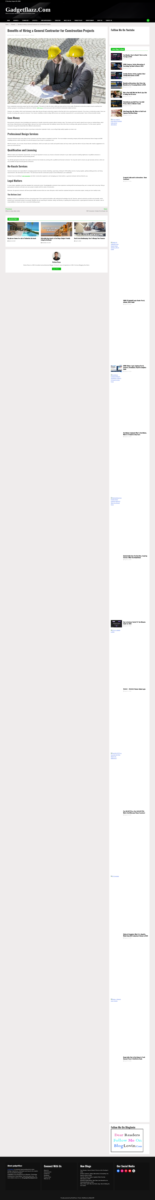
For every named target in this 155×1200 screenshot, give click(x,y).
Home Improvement (46, 20)
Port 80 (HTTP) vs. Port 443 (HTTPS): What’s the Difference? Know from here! (134, 812)
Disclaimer (46, 1175)
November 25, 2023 (46, 242)
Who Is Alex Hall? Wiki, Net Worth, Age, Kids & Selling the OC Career (135, 93)
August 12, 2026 (127, 436)
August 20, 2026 (127, 87)
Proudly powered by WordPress (69, 1198)
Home (8, 20)
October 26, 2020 (20, 35)
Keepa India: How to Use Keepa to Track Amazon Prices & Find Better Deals (134, 1058)
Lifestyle (34, 20)
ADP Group (40, 108)
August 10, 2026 (127, 938)
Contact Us (109, 20)
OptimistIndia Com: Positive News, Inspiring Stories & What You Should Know (135, 557)
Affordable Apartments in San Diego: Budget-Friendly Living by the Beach (55, 239)
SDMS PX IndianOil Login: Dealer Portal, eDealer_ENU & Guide (134, 301)
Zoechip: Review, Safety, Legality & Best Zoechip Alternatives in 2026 (134, 74)
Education (57, 20)
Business (15, 20)
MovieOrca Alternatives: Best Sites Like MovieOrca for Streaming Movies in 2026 (134, 84)
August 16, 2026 (127, 96)
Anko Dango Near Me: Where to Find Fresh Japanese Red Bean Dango (134, 112)
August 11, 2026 (127, 691)
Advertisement (90, 20)
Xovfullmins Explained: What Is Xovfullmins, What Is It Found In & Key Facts (135, 434)
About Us (99, 20)
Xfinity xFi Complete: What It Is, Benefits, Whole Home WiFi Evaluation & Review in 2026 (135, 935)
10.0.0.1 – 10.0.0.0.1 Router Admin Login (134, 689)
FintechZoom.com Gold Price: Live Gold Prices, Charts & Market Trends (133, 103)
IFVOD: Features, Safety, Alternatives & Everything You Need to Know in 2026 (134, 65)
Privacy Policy (78, 20)
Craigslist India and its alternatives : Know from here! (135, 178)
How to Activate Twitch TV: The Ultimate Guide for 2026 (134, 623)
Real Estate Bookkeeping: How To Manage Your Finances (89, 238)
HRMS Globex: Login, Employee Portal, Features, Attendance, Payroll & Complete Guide (134, 367)
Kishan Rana (11, 35)
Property (27, 35)
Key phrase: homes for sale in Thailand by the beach (22, 238)
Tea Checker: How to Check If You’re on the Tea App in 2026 (135, 56)
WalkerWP (91, 1198)
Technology (25, 20)
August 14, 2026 (127, 181)
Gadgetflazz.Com (27, 9)
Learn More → (56, 269)
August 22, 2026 (127, 58)
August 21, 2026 (127, 77)
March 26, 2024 (11, 241)
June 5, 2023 (78, 241)
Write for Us (67, 20)
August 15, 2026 (127, 115)
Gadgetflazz (11, 1169)
